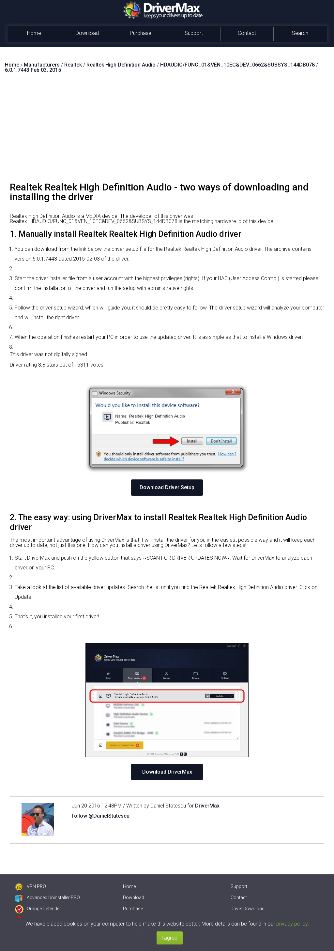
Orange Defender (44, 908)
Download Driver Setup (167, 487)
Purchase (140, 33)
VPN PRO (36, 886)
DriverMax (207, 806)
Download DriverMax (167, 772)
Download (87, 33)
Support (194, 33)
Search (300, 33)
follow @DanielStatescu (100, 816)
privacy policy (292, 924)
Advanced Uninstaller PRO (53, 897)
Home (34, 33)
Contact (247, 33)
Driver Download (248, 908)
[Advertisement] (167, 130)
